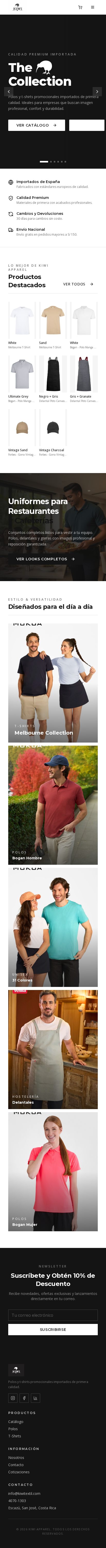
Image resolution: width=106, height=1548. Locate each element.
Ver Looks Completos (41, 559)
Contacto (16, 1464)
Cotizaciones (19, 1471)
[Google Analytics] (35, 1398)
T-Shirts (14, 1436)
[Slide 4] (58, 161)
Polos (13, 1428)
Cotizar (87, 125)
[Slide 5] (62, 161)
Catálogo (15, 1421)
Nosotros (16, 1457)
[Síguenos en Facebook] (24, 1398)
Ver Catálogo (32, 125)
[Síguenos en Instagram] (12, 1398)
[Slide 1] (44, 161)
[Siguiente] (97, 91)
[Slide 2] (51, 161)
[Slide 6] (65, 161)
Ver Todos (74, 284)
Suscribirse (53, 1329)
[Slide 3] (54, 161)
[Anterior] (8, 91)
